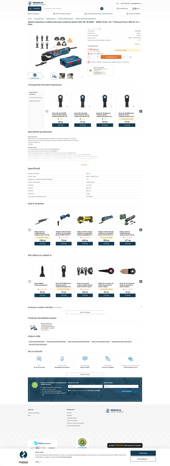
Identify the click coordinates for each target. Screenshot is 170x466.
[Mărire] (97, 57)
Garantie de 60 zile (92, 13)
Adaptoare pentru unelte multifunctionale (121, 341)
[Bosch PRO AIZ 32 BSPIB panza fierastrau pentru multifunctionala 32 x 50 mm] (60, 101)
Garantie (69, 415)
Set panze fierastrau (35, 97)
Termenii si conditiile (93, 390)
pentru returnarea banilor (105, 13)
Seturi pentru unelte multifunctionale (37, 344)
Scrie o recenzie (85, 312)
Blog (117, 3)
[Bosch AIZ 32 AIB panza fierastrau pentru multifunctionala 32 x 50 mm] (105, 101)
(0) (100, 29)
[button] (43, 76)
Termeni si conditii (72, 420)
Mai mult (84, 165)
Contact (69, 413)
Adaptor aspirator (34, 101)
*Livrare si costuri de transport (75, 423)
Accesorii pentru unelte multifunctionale (56, 341)
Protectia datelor (72, 418)
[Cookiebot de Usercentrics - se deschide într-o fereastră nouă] (23, 462)
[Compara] (130, 57)
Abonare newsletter (33, 413)
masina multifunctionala (47, 138)
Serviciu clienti (60, 13)
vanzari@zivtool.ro (136, 3)
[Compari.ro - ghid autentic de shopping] (82, 442)
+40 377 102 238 (124, 3)
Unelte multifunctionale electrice (36, 341)
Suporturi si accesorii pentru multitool (100, 341)
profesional (67, 13)
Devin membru (126, 391)
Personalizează (142, 459)
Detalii (37, 462)
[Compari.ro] (82, 448)
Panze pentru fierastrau (33, 93)
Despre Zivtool (85, 374)
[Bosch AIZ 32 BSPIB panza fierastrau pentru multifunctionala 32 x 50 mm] (127, 101)
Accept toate (143, 453)
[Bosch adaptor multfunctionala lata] (42, 271)
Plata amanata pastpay (73, 425)
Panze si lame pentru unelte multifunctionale (78, 341)
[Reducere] (89, 57)
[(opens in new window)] (96, 54)
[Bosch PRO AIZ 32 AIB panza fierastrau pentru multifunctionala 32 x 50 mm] (82, 101)
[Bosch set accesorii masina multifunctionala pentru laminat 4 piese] (85, 271)
